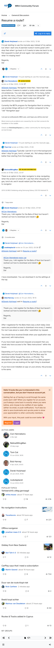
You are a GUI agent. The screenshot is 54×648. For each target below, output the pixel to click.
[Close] (49, 390)
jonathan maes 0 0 (13, 532)
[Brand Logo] (8, 6)
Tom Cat (8, 147)
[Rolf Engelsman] (3, 586)
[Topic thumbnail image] (47, 509)
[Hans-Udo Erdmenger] (3, 515)
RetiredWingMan (11, 170)
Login (16, 423)
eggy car (22, 258)
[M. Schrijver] (3, 494)
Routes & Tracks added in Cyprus (17, 616)
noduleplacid (10, 247)
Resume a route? (30, 251)
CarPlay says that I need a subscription (20, 565)
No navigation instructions (14, 507)
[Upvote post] (41, 69)
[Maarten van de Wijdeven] (3, 621)
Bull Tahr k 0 (11, 553)
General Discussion (8, 25)
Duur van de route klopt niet (15, 582)
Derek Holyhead (11, 41)
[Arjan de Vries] (3, 603)
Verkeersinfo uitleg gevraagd (15, 490)
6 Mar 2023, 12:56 (16, 84)
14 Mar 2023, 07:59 (33, 208)
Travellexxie (11, 515)
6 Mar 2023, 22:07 (16, 173)
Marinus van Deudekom (15, 603)
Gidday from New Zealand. (14, 545)
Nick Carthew (11, 586)
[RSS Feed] (38, 25)
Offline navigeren (10, 528)
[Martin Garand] (3, 569)
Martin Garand (11, 570)
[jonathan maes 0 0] (3, 532)
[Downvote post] (50, 69)
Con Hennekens (11, 81)
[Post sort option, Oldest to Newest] (5, 33)
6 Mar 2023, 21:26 (26, 147)
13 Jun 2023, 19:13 (29, 298)
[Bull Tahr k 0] (3, 552)
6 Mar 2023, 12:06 (32, 41)
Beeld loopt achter (10, 599)
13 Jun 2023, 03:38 (30, 247)
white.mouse (11, 495)
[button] (3, 644)
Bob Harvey (9, 298)
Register (8, 423)
